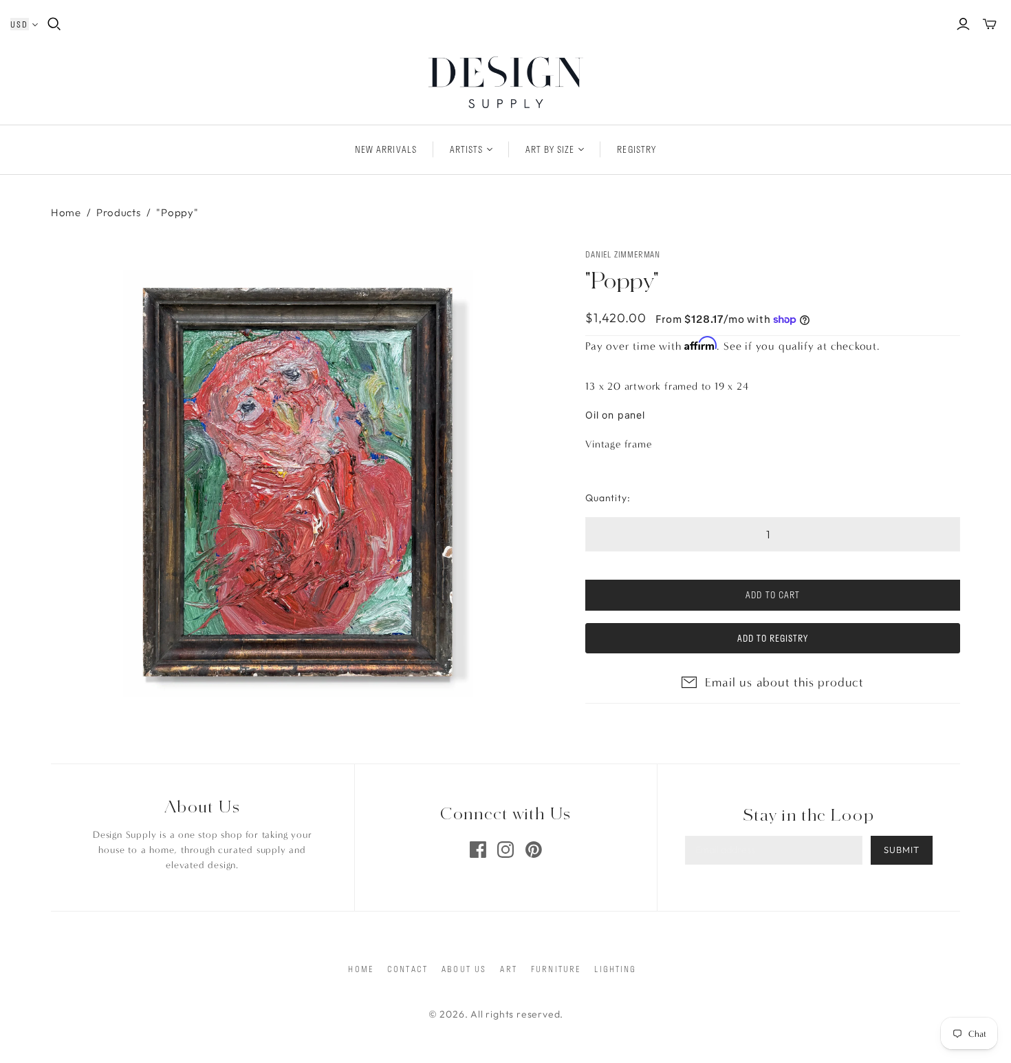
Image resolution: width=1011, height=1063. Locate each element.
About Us (464, 968)
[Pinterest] (533, 849)
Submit (902, 849)
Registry (636, 149)
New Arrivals (385, 149)
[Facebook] (478, 849)
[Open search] (54, 24)
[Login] (963, 24)
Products (118, 212)
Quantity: (607, 498)
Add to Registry (773, 638)
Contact (407, 968)
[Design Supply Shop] (505, 82)
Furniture (555, 968)
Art (508, 968)
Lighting (615, 968)
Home (66, 212)
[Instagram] (505, 849)
